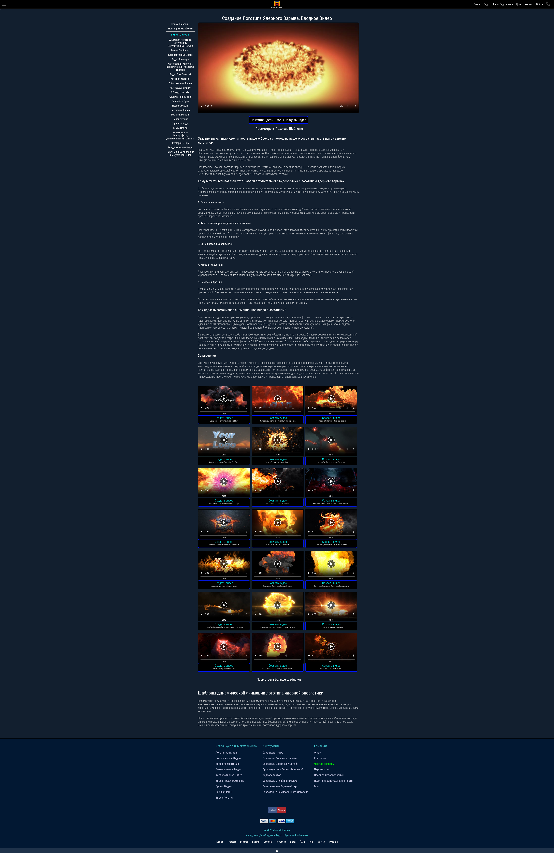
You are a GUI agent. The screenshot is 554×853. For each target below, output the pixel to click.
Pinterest (281, 810)
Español (244, 841)
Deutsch (268, 841)
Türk (311, 841)
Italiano (255, 841)
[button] (224, 401)
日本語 (321, 841)
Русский (333, 841)
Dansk (293, 841)
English (219, 841)
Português (281, 841)
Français (232, 841)
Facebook (272, 810)
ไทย (303, 841)
